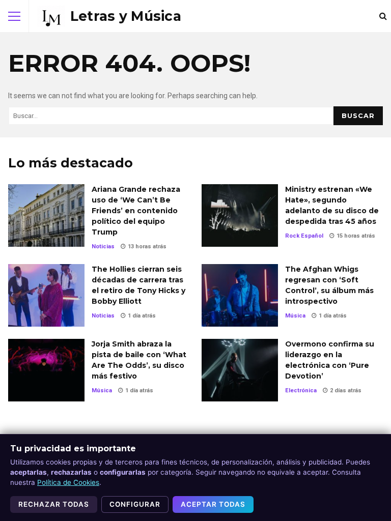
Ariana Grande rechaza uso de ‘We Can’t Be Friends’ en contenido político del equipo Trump (46, 215)
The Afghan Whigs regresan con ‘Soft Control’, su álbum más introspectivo (240, 295)
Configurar (134, 504)
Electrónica (301, 390)
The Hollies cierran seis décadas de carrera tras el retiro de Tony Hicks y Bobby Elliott (46, 295)
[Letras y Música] (109, 16)
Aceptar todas (213, 504)
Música (295, 315)
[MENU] (14, 16)
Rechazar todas (53, 504)
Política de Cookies (68, 482)
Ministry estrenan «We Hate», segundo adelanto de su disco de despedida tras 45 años (240, 215)
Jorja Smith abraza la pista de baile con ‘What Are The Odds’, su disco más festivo (46, 370)
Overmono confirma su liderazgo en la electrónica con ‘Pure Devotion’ (240, 370)
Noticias (103, 246)
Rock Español (304, 236)
